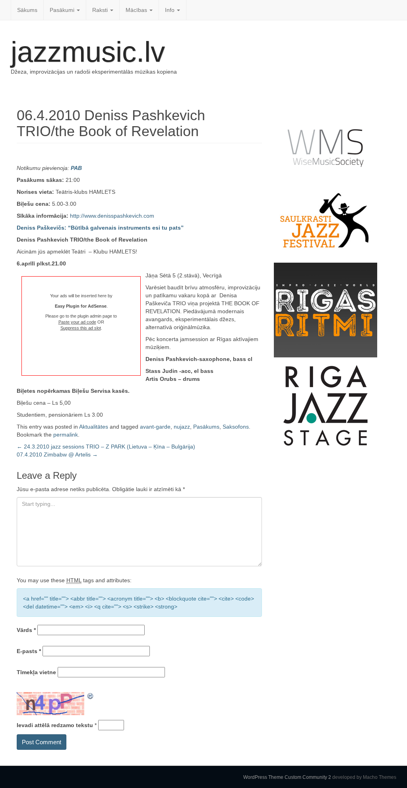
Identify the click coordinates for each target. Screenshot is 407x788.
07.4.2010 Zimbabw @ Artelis (57, 454)
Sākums (27, 10)
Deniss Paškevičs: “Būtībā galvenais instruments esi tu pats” (100, 227)
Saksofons (236, 426)
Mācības (137, 10)
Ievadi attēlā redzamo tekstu (55, 725)
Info (170, 10)
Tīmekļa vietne (36, 672)
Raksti (100, 10)
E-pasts (29, 651)
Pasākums (206, 426)
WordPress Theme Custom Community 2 (287, 777)
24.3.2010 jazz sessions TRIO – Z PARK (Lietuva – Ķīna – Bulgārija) (106, 446)
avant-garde (155, 426)
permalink (65, 434)
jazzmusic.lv (88, 52)
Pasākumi (63, 10)
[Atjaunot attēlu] (90, 696)
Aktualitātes (93, 426)
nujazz (182, 426)
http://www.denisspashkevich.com (112, 216)
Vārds (26, 630)
